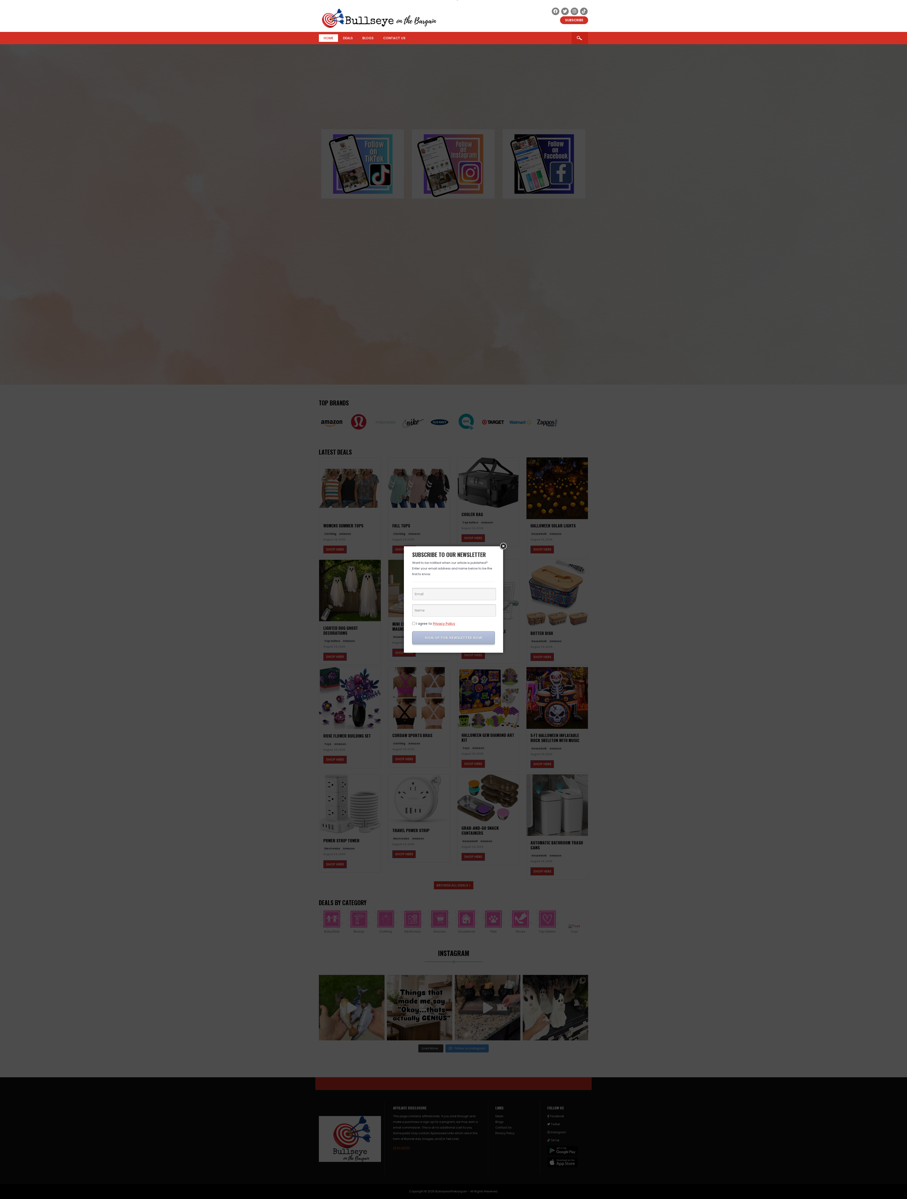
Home (328, 38)
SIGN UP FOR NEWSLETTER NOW (453, 637)
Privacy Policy (444, 623)
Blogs (367, 38)
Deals (348, 38)
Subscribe (574, 20)
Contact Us (394, 38)
